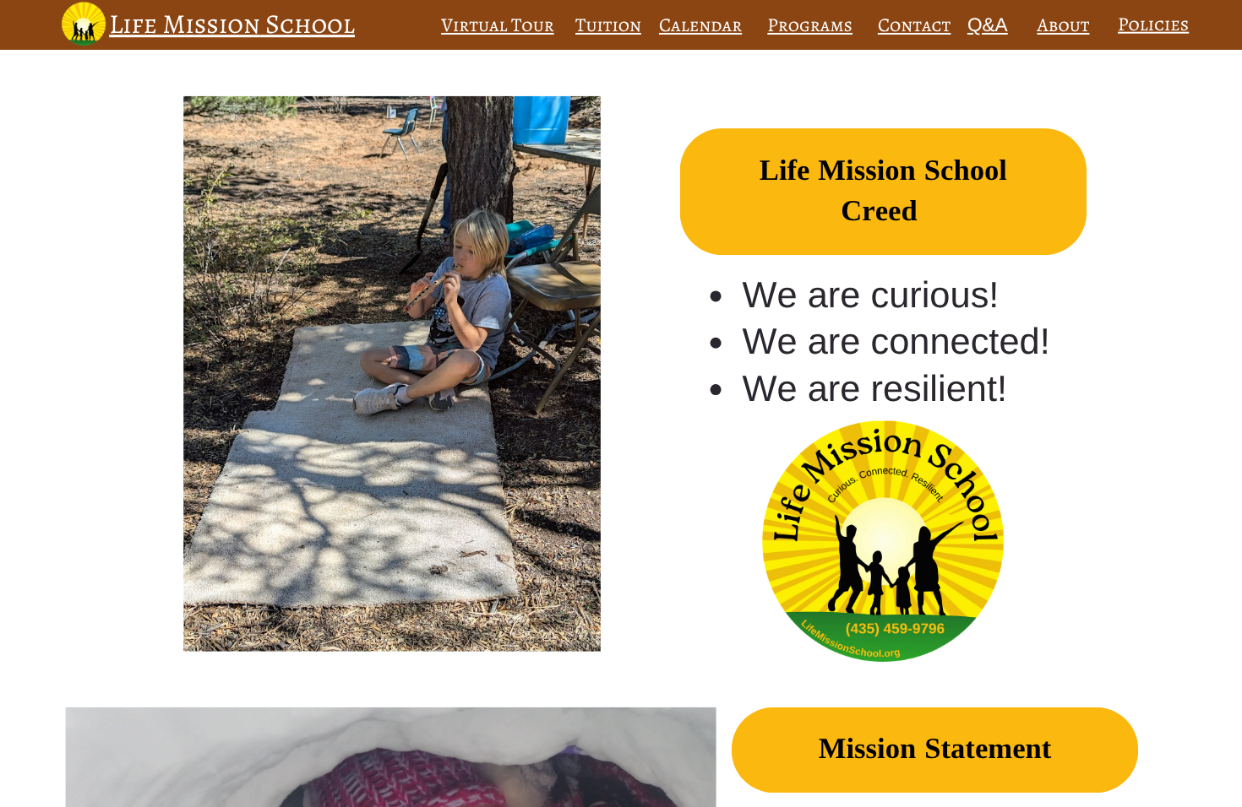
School (310, 24)
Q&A (987, 24)
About (1064, 25)
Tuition (608, 25)
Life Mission (184, 24)
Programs (810, 25)
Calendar (700, 25)
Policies (1153, 24)
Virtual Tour (497, 25)
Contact (914, 25)
